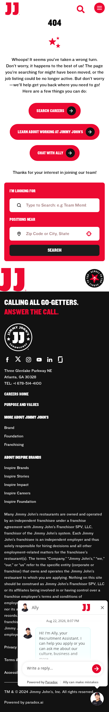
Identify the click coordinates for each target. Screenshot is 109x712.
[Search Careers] (81, 9)
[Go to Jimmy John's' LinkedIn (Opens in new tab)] (50, 359)
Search (55, 250)
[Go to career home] (15, 9)
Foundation (13, 436)
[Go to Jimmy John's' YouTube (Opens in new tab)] (39, 359)
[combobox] (53, 233)
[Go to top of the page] (94, 278)
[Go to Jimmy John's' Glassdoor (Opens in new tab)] (60, 359)
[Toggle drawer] (99, 8)
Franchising (14, 445)
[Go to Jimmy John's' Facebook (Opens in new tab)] (7, 359)
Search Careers (50, 111)
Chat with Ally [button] (50, 153)
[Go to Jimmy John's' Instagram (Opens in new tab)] (28, 359)
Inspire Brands (16, 468)
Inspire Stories (16, 476)
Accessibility (15, 673)
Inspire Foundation (20, 502)
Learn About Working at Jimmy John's (50, 132)
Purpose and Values (21, 405)
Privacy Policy (16, 647)
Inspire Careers (17, 493)
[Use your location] (89, 233)
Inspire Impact (16, 485)
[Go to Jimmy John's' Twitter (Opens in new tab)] (18, 360)
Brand (9, 428)
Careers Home (16, 394)
